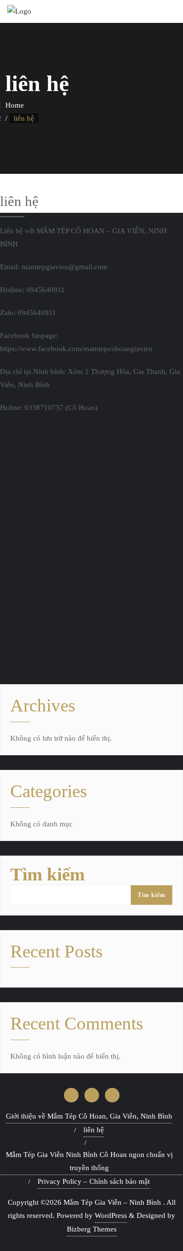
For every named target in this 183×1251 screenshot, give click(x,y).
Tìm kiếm (47, 874)
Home (14, 105)
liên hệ (93, 1130)
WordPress (111, 1215)
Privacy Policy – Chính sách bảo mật (94, 1181)
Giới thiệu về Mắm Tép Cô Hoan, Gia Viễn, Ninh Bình (89, 1116)
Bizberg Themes (92, 1229)
